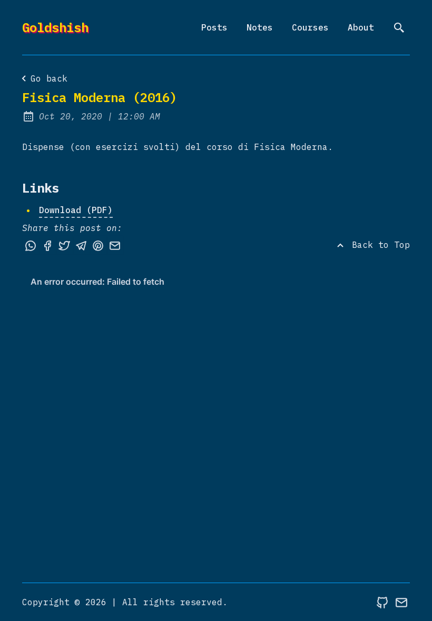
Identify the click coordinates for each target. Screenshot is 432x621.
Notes (260, 27)
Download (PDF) (76, 210)
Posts (214, 27)
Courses (310, 27)
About (361, 27)
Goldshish (55, 27)
